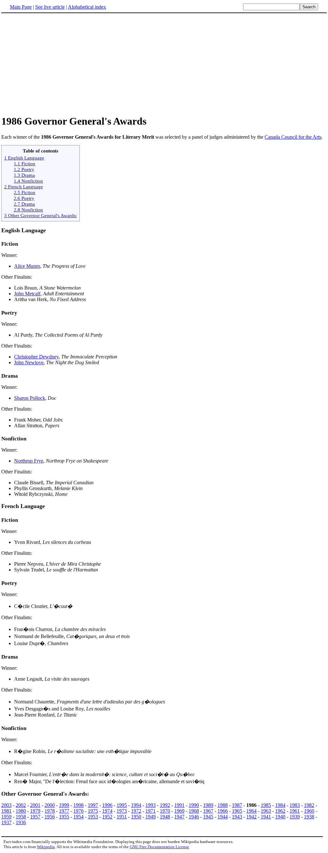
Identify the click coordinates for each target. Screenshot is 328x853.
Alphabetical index (87, 7)
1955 (64, 816)
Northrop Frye (28, 460)
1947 (179, 816)
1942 (251, 816)
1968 (194, 811)
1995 (122, 805)
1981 (6, 811)
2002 (21, 805)
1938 (309, 816)
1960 (309, 811)
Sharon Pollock (29, 398)
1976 (78, 811)
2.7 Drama (24, 204)
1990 (194, 805)
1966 (222, 811)
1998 (78, 805)
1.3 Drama (24, 175)
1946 (194, 816)
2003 (6, 805)
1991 (179, 805)
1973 (122, 811)
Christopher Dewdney (36, 356)
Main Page (21, 7)
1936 (21, 822)
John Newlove (29, 362)
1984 (280, 805)
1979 (35, 811)
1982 (309, 805)
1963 (266, 811)
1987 (237, 805)
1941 (266, 816)
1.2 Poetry (24, 169)
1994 (136, 805)
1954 (78, 816)
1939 (295, 816)
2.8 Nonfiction (28, 209)
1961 (295, 811)
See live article (50, 7)
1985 (266, 805)
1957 (35, 816)
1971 (150, 811)
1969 (179, 811)
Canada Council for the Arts (293, 137)
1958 (21, 816)
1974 (107, 811)
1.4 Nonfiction (28, 181)
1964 (251, 811)
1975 (93, 811)
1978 (50, 811)
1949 (150, 816)
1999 (64, 805)
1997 (93, 805)
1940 (280, 816)
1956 (50, 816)
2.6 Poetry (24, 198)
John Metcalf (27, 293)
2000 (50, 805)
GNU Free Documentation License (159, 846)
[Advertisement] (55, 64)
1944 (222, 816)
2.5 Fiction (24, 192)
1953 (93, 816)
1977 (64, 811)
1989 (208, 805)
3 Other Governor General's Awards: (40, 215)
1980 (21, 811)
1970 (165, 811)
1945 (208, 816)
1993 (150, 805)
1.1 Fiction (24, 163)
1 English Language (24, 157)
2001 (35, 805)
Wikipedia (46, 846)
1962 (280, 811)
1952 (107, 816)
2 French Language (23, 186)
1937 (6, 822)
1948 (165, 816)
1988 (222, 805)
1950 (136, 816)
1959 (6, 816)
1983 (295, 805)
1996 (107, 805)
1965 (237, 811)
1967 (208, 811)
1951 (122, 816)
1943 (237, 816)
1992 (165, 805)
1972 (136, 811)
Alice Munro (27, 266)
